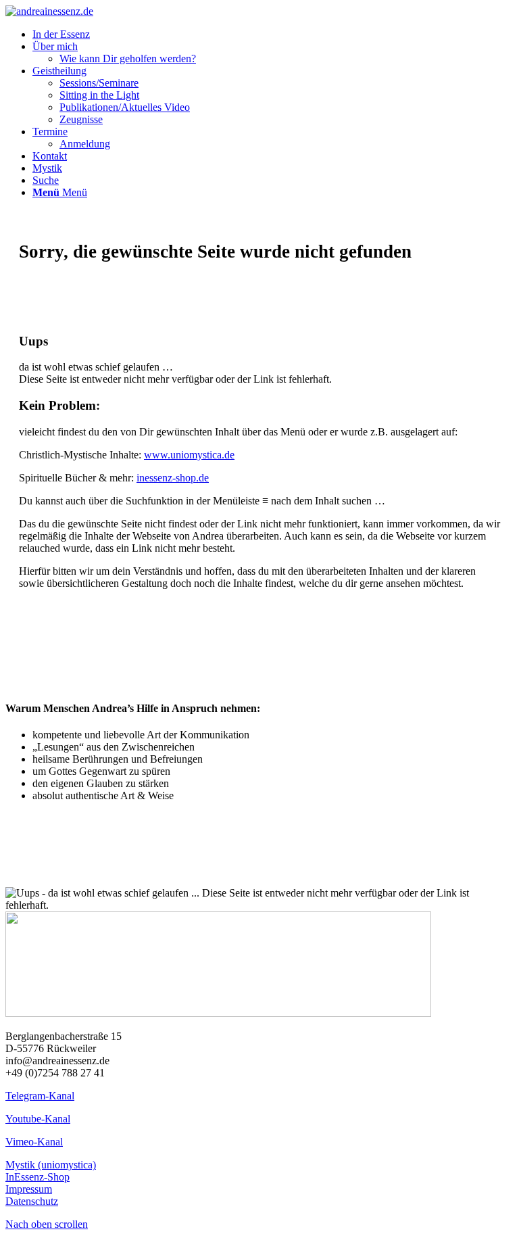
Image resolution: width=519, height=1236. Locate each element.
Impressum (28, 1189)
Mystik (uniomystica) (50, 1164)
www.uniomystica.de (189, 454)
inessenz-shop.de (173, 477)
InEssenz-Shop (37, 1177)
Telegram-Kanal (39, 1095)
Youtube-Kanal (37, 1118)
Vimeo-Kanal (34, 1141)
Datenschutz (31, 1201)
